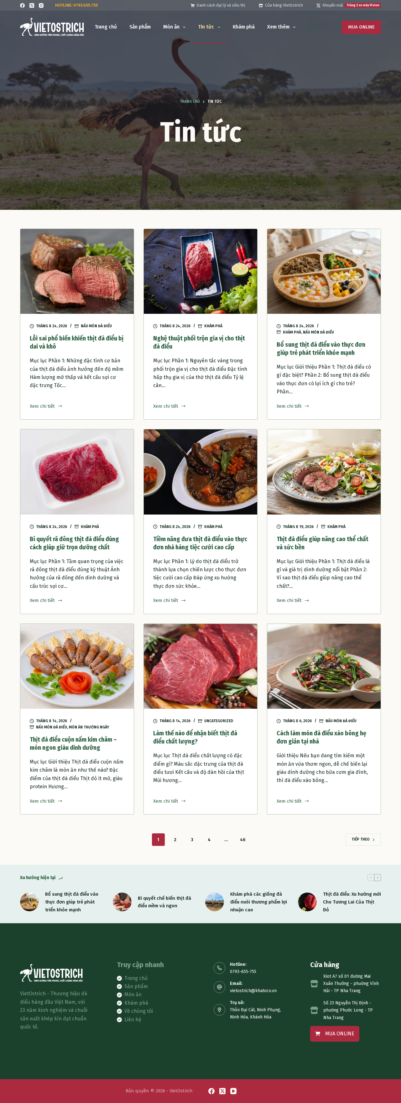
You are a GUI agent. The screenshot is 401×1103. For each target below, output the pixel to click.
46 (243, 839)
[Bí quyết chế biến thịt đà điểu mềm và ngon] (122, 902)
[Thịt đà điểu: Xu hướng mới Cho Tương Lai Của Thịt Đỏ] (307, 902)
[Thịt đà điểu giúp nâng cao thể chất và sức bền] (324, 472)
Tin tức (206, 26)
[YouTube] (233, 1091)
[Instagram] (41, 5)
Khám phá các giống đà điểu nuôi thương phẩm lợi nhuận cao (258, 902)
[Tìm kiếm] (310, 27)
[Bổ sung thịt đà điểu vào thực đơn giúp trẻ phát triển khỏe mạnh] (324, 271)
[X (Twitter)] (31, 5)
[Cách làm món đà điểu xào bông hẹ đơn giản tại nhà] (324, 666)
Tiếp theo (361, 839)
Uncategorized (218, 721)
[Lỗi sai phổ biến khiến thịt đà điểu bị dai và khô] (77, 271)
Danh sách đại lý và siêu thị (220, 5)
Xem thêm (278, 26)
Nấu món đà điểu (96, 326)
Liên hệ (132, 1020)
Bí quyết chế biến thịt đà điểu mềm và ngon (164, 902)
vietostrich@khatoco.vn (253, 990)
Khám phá (244, 26)
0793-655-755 (243, 971)
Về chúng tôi (138, 1011)
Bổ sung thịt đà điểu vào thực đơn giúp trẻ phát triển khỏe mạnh (71, 902)
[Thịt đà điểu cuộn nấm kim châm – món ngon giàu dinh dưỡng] (77, 666)
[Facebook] (22, 5)
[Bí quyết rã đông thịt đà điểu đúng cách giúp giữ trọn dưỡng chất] (77, 472)
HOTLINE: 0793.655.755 (76, 5)
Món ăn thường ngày (89, 727)
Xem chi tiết (42, 406)
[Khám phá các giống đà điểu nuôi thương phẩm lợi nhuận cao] (214, 902)
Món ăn (171, 26)
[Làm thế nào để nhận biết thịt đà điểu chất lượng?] (200, 666)
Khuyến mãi (350, 5)
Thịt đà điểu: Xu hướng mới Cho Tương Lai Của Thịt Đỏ (352, 902)
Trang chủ (106, 26)
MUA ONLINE (361, 27)
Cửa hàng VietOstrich (284, 5)
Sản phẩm (140, 26)
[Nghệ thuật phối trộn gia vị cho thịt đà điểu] (200, 271)
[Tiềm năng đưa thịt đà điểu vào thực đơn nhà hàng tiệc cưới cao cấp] (200, 472)
